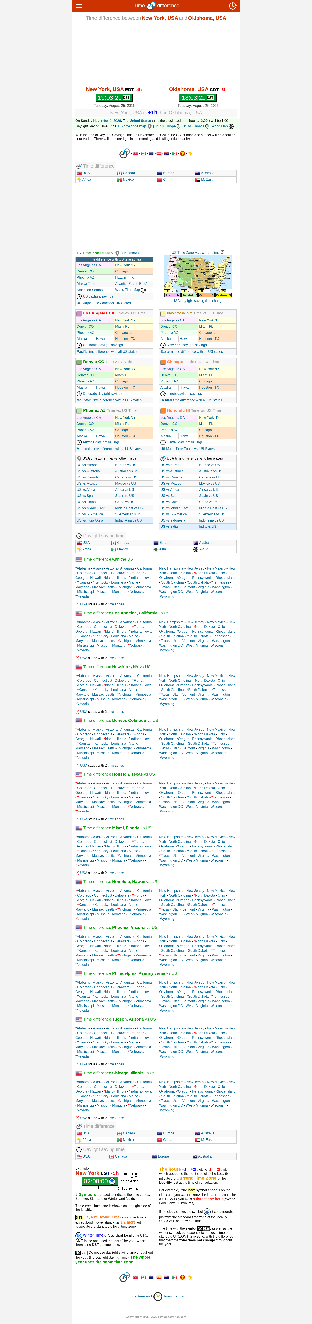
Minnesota (143, 587)
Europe (168, 173)
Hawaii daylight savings (184, 442)
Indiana (136, 578)
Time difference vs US (126, 613)
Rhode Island (225, 578)
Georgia (81, 578)
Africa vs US (124, 489)
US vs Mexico (87, 483)
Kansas (84, 582)
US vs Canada (194, 126)
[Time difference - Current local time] (124, 153)
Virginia (203, 587)
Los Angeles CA (89, 265)
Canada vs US (126, 477)
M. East (206, 179)
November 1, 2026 (107, 121)
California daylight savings (102, 345)
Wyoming (167, 596)
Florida (139, 573)
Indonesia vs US (211, 520)
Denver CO (85, 271)
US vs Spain (86, 496)
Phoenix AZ (85, 277)
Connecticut (103, 573)
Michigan (126, 587)
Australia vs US (127, 471)
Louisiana (118, 582)
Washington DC (171, 592)
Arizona (112, 568)
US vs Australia (88, 471)
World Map (220, 126)
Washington (221, 587)
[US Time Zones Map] (117, 253)
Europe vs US (125, 465)
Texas (165, 587)
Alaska (82, 339)
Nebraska (137, 592)
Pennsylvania (202, 578)
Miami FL (122, 326)
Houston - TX (125, 339)
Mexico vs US (125, 483)
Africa (86, 179)
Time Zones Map (97, 253)
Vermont (188, 587)
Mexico (128, 179)
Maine (133, 582)
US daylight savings (97, 296)
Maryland (82, 587)
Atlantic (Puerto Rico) (131, 283)
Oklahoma (167, 578)
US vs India (169, 526)
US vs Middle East (90, 508)
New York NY (125, 265)
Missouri (103, 592)
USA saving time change (198, 301)
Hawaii (101, 339)
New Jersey (195, 568)
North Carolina (180, 573)
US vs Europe (165, 126)
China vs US (124, 502)
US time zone (132, 126)
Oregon (183, 578)
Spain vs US (124, 496)
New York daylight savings (186, 345)
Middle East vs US (129, 508)
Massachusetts (103, 587)
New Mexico (216, 568)
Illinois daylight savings (184, 393)
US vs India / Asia (90, 520)
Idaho (109, 578)
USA (86, 173)
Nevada (83, 596)
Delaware (122, 573)
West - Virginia (197, 592)
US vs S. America (90, 514)
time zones (116, 604)
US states (131, 253)
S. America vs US (128, 514)
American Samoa (90, 290)
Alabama (83, 568)
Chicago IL (123, 271)
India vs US (207, 526)
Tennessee (221, 582)
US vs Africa (86, 489)
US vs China (86, 502)
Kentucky (101, 582)
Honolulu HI (178, 410)
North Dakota (205, 573)
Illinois (121, 578)
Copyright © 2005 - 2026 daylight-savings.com (156, 1316)
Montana (118, 592)
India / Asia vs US (128, 520)
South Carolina (172, 582)
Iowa (148, 578)
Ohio (221, 573)
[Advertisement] (156, 53)
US (78, 253)
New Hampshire (171, 568)
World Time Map (128, 290)
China (167, 179)
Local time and (140, 1296)
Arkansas (127, 568)
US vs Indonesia (172, 520)
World (203, 549)
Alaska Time (86, 283)
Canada (128, 173)
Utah (176, 587)
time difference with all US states (107, 351)
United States (140, 121)
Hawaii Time (124, 277)
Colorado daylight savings (102, 393)
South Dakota (198, 582)
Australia (207, 173)
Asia (162, 549)
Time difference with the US (107, 559)
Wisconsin (218, 592)
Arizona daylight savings (101, 442)
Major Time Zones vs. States (104, 303)
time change (174, 1296)
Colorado (84, 573)
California (144, 568)
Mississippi (85, 592)
